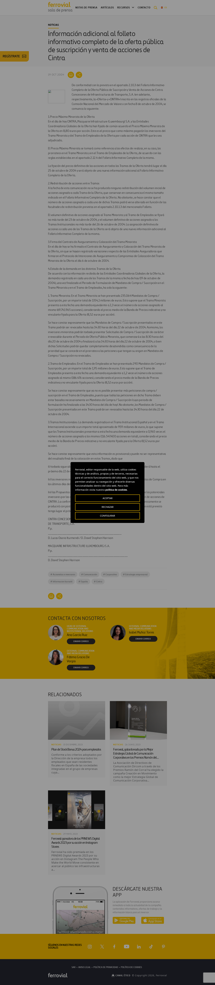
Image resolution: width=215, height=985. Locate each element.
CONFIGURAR (107, 515)
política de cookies (116, 489)
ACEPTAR (108, 498)
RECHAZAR (108, 506)
